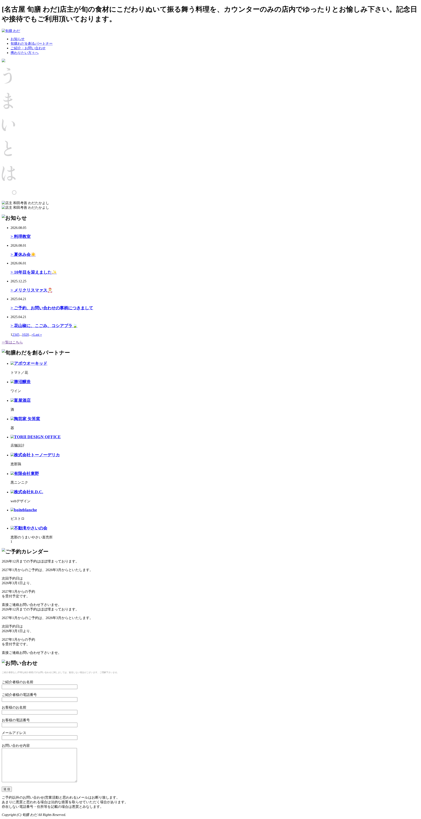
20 (27, 334)
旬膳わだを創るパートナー (32, 43)
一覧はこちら (12, 342)
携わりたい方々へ (25, 53)
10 (23, 334)
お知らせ (18, 39)
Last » (37, 334)
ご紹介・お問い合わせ (28, 48)
